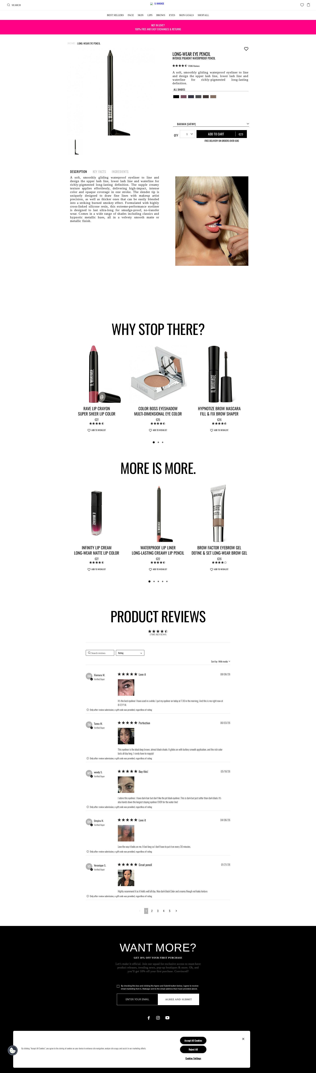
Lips (149, 15)
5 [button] (169, 911)
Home (71, 43)
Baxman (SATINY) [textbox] (186, 124)
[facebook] (148, 1017)
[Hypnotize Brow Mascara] (219, 374)
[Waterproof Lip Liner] (158, 513)
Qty (176, 135)
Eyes (172, 15)
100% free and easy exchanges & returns (158, 27)
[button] (126, 687)
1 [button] (146, 911)
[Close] (243, 1039)
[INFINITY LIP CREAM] (97, 513)
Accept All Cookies (193, 1040)
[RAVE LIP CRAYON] (97, 374)
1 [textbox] (187, 134)
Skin (141, 15)
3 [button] (157, 911)
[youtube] (167, 1017)
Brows (160, 15)
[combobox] (211, 124)
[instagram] (158, 1017)
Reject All (193, 1049)
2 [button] (152, 911)
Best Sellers (115, 15)
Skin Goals (186, 15)
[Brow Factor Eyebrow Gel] (219, 513)
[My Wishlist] (302, 5)
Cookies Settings (193, 1058)
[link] (186, 65)
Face (131, 15)
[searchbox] (100, 653)
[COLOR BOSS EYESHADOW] (158, 374)
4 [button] (163, 911)
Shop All (203, 15)
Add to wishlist (246, 48)
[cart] (308, 4)
